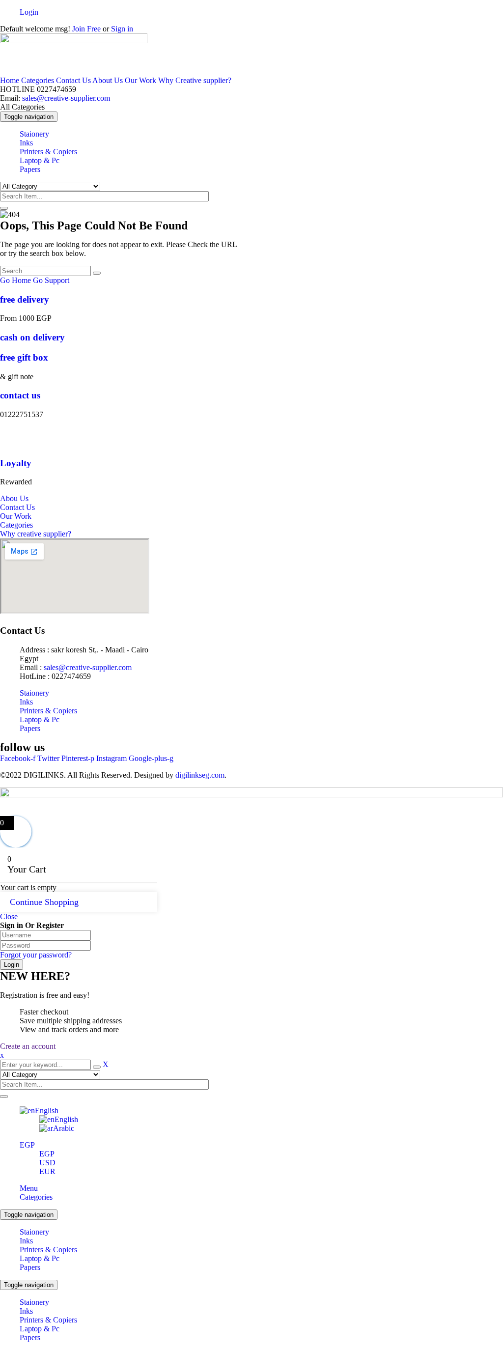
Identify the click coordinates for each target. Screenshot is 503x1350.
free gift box (24, 357)
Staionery (34, 1232)
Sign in (122, 29)
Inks (26, 1241)
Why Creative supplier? (194, 80)
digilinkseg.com (199, 775)
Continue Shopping (44, 902)
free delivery (24, 299)
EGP (27, 1145)
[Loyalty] (10, 444)
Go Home (15, 280)
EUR (47, 1171)
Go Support (51, 280)
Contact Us (73, 80)
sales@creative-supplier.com (65, 98)
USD (47, 1162)
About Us (107, 80)
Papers (30, 1267)
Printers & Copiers (48, 1249)
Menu (29, 1188)
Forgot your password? (36, 955)
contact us (20, 395)
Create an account (28, 1046)
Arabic (63, 1128)
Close (9, 916)
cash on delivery (32, 337)
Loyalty (15, 463)
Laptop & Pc (39, 1258)
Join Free (85, 29)
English (46, 1110)
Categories (37, 80)
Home (9, 80)
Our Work (140, 80)
